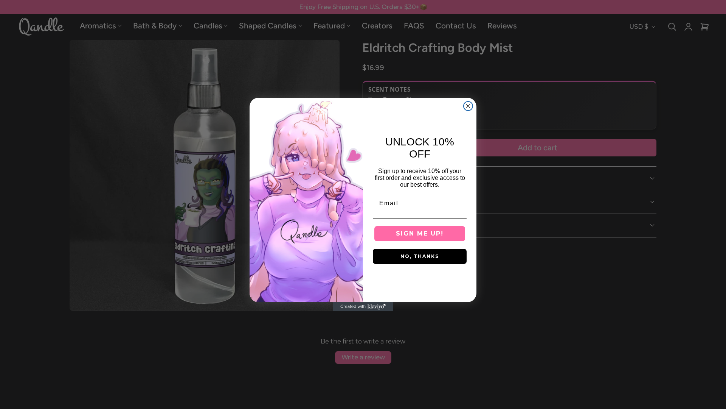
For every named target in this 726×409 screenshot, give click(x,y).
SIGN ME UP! (420, 233)
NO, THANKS (419, 256)
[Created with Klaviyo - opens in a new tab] (363, 306)
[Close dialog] (468, 106)
